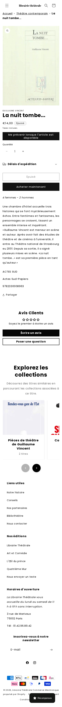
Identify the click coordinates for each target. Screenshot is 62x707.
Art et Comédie (17, 553)
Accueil (7, 13)
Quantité (8, 144)
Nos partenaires (17, 508)
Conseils (12, 500)
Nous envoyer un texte (21, 577)
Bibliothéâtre (15, 516)
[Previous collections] (25, 468)
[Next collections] (36, 468)
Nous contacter (17, 523)
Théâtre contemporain (32, 13)
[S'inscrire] (51, 650)
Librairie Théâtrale (18, 545)
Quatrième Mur (17, 569)
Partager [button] (11, 294)
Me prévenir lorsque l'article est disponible (31, 136)
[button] (7, 5)
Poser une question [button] (31, 342)
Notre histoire (15, 492)
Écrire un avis (31, 333)
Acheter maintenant (31, 187)
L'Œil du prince (16, 561)
